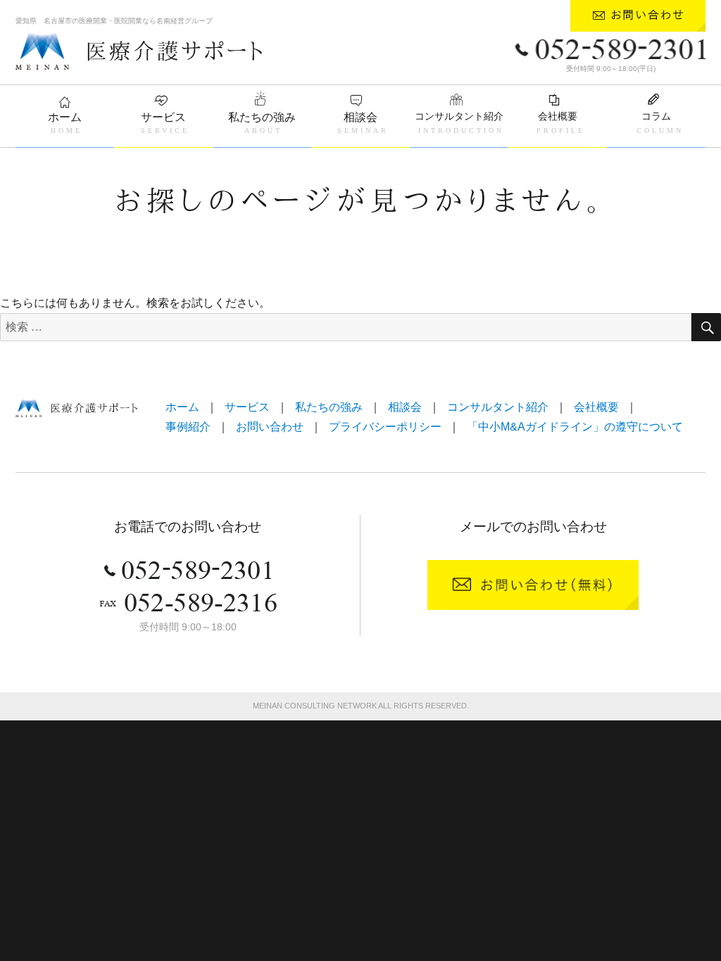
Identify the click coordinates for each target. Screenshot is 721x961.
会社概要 (557, 116)
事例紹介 (188, 427)
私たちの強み (262, 117)
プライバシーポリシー (385, 427)
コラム (656, 116)
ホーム (65, 117)
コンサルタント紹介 (459, 116)
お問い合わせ (269, 427)
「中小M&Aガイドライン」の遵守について (575, 427)
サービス (163, 117)
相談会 (360, 117)
